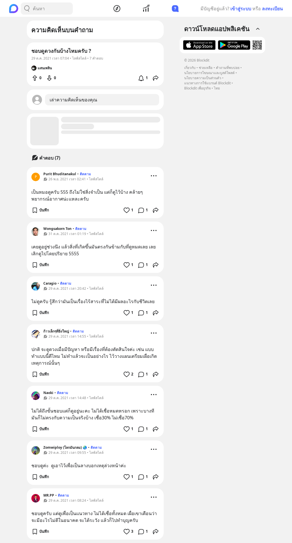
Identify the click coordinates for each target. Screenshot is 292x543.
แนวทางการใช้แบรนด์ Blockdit (207, 83)
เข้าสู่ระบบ (240, 8)
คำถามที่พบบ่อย (228, 67)
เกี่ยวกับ (190, 67)
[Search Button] (27, 8)
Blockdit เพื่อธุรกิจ (197, 88)
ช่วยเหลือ (205, 67)
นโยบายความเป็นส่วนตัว (202, 77)
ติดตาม (85, 174)
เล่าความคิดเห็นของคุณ (73, 100)
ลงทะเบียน (272, 8)
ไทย (217, 88)
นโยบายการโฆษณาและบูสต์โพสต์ (209, 72)
